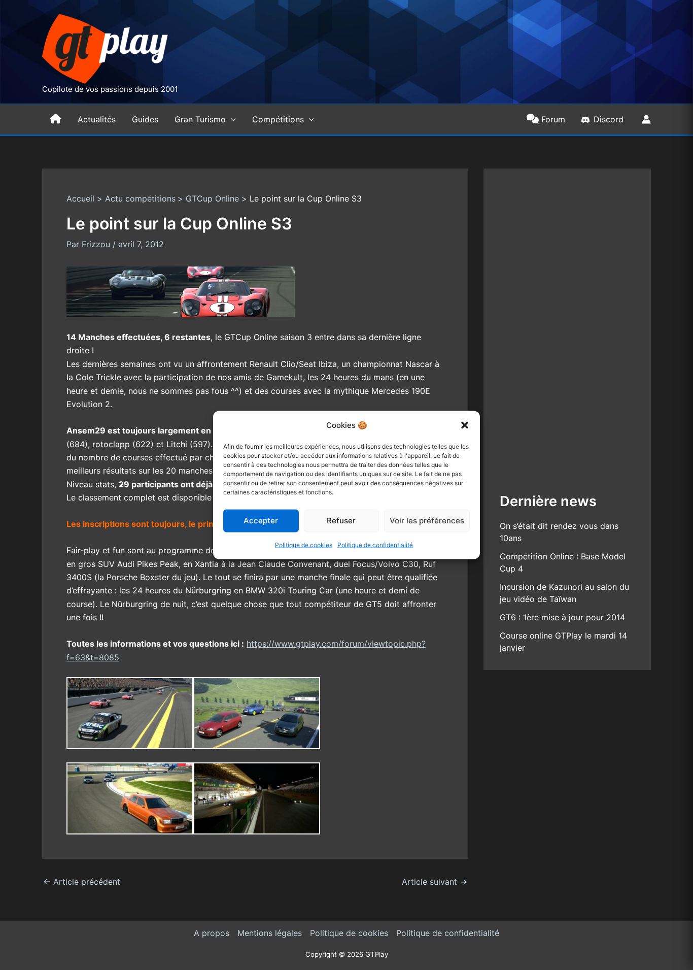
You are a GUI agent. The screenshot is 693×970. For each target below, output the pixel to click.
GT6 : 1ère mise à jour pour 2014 (562, 617)
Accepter (261, 520)
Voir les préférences (427, 520)
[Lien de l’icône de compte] (646, 119)
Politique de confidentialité (375, 545)
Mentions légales (269, 933)
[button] (465, 425)
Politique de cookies (303, 545)
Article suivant (434, 882)
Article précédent (81, 882)
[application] (231, 119)
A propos (211, 933)
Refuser (341, 520)
